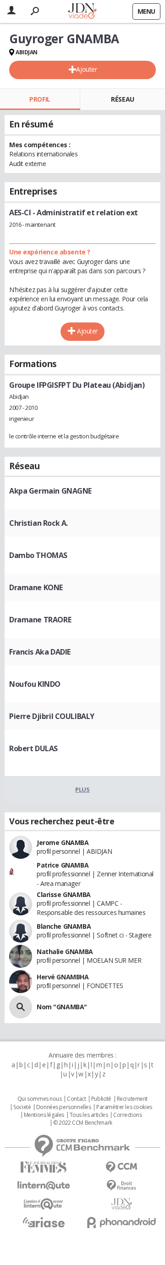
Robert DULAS (33, 748)
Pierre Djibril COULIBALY (51, 716)
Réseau (122, 99)
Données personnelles (63, 1107)
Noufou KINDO (34, 684)
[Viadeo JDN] (121, 1204)
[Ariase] (43, 1222)
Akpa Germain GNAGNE (50, 491)
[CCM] (121, 1167)
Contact (76, 1099)
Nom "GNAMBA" (62, 1006)
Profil (39, 99)
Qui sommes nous (39, 1099)
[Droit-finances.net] (121, 1185)
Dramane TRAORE (40, 620)
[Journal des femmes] (43, 1167)
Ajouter (86, 69)
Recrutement (132, 1099)
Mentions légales (44, 1115)
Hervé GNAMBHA (63, 976)
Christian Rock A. (38, 523)
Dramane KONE (36, 587)
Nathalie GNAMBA (65, 951)
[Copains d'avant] (43, 1204)
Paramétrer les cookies (124, 1107)
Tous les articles (89, 1115)
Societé (22, 1107)
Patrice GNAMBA (62, 865)
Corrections (127, 1115)
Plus (82, 789)
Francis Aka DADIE (40, 652)
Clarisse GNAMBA (64, 894)
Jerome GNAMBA (63, 842)
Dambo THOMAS (38, 555)
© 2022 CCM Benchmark (82, 1123)
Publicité (101, 1099)
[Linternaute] (43, 1185)
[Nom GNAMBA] (20, 1006)
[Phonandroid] (121, 1222)
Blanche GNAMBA (64, 926)
